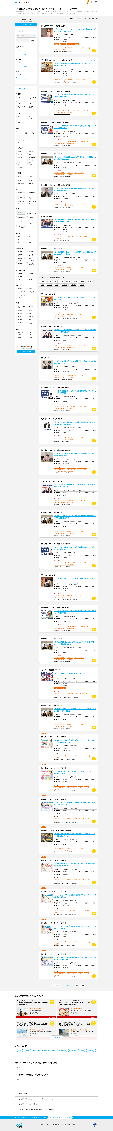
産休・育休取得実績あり (32, 323)
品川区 (89, 281)
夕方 (30, 239)
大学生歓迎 (20, 154)
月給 (33, 133)
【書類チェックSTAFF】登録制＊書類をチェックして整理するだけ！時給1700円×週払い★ (74, 741)
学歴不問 (20, 157)
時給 (19, 133)
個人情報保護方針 (72, 1124)
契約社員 (20, 180)
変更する (26, 54)
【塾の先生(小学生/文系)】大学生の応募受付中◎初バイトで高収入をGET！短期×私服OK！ (75, 517)
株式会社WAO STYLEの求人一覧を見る (63, 51)
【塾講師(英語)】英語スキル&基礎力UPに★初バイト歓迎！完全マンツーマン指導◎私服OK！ (75, 643)
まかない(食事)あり (21, 307)
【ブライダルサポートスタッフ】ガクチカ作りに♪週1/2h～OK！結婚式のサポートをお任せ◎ (75, 30)
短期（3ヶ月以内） (32, 102)
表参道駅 (81, 1050)
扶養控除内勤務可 (21, 193)
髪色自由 (20, 273)
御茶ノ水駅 (73, 285)
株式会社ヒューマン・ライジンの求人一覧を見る (65, 759)
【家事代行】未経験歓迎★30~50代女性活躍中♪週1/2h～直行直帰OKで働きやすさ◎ (75, 362)
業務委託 (31, 183)
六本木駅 (53, 1050)
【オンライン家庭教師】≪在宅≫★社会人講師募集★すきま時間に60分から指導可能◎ (75, 95)
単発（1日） (21, 97)
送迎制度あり (32, 310)
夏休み (19, 116)
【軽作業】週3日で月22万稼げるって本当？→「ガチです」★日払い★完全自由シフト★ (74, 835)
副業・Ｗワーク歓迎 (32, 163)
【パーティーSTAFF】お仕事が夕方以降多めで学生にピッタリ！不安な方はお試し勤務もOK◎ (75, 64)
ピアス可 (31, 276)
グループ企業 (64, 1124)
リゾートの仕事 (21, 202)
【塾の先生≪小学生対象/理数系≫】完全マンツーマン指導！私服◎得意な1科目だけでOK (75, 486)
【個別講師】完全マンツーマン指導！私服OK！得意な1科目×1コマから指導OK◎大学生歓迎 (75, 710)
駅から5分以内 (21, 288)
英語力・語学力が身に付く (32, 292)
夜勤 (30, 242)
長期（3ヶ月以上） (21, 106)
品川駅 (20, 1050)
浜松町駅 (27, 1050)
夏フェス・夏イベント (32, 117)
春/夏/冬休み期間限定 (32, 106)
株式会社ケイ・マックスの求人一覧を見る (63, 852)
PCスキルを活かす (32, 333)
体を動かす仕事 (21, 197)
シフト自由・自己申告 (21, 222)
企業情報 (41, 1124)
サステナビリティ (53, 1124)
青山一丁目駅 (72, 1050)
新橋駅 (45, 1050)
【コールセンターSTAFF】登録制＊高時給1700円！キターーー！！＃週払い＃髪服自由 (75, 896)
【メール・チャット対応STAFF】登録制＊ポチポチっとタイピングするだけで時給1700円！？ (75, 804)
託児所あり (20, 322)
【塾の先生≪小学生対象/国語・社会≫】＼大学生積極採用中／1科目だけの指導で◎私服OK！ (75, 423)
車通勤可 (31, 288)
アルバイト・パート (21, 177)
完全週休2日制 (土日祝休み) (21, 227)
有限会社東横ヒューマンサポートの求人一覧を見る (65, 82)
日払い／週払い (32, 141)
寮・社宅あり (21, 313)
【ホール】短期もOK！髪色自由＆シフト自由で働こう (71, 673)
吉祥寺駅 (82, 285)
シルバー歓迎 (21, 160)
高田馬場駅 (64, 285)
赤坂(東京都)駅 (62, 1050)
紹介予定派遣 (21, 183)
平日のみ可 (31, 217)
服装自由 (20, 276)
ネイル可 (20, 279)
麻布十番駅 (90, 1050)
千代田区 (75, 281)
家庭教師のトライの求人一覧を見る (62, 114)
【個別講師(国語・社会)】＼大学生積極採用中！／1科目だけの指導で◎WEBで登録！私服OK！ (75, 253)
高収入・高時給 (21, 141)
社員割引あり (32, 316)
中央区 (61, 281)
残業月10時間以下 (32, 202)
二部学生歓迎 (32, 154)
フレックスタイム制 (32, 222)
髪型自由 (31, 273)
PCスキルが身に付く (21, 296)
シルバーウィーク (21, 121)
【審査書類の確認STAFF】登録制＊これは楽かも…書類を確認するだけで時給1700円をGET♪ (75, 865)
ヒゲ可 (30, 279)
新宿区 (49, 281)
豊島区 (68, 281)
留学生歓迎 (31, 160)
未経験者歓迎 (21, 151)
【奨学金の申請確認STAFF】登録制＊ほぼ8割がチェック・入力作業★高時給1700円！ (74, 772)
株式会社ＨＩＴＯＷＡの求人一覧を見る (63, 379)
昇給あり (31, 313)
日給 (26, 133)
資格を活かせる (32, 338)
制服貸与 (20, 316)
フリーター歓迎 (21, 163)
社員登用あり (32, 319)
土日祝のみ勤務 (21, 218)
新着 (85, 18)
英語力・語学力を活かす (21, 333)
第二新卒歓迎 (21, 167)
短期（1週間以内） (32, 97)
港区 (55, 281)
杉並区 (82, 281)
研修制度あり (32, 306)
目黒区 (42, 285)
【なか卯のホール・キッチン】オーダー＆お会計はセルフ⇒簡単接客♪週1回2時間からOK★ (75, 220)
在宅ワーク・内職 (32, 197)
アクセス (46, 1124)
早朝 (19, 236)
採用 (59, 1124)
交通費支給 (20, 310)
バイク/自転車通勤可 (21, 292)
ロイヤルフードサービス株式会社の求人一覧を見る (65, 318)
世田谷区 (49, 285)
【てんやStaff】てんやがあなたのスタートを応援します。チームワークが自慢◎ (75, 298)
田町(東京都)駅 (36, 1050)
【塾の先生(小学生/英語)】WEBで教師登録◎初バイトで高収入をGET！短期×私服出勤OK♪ (75, 158)
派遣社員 (31, 180)
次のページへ (79, 985)
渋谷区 (42, 281)
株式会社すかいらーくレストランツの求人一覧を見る (66, 697)
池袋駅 (56, 285)
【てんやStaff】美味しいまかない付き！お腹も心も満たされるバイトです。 (75, 579)
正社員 (30, 176)
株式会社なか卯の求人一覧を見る (61, 240)
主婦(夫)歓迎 (32, 157)
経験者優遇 (20, 337)
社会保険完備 (21, 319)
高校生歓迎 (31, 151)
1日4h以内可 (32, 192)
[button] (97, 1050)
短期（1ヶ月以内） (21, 102)
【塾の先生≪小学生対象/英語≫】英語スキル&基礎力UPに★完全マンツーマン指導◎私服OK (75, 331)
